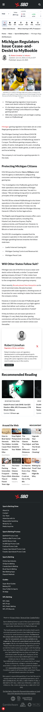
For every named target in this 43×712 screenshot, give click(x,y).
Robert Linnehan (16, 55)
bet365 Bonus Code (9, 541)
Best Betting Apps (9, 572)
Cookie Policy (34, 618)
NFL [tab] (15, 24)
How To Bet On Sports (10, 589)
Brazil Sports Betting (10, 569)
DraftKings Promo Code (11, 544)
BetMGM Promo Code (10, 536)
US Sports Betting (9, 564)
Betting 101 (7, 586)
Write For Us (7, 524)
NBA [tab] (26, 24)
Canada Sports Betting (10, 566)
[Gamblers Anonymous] (23, 705)
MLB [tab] (9, 24)
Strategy (5, 592)
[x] (37, 346)
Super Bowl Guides (9, 584)
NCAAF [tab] (21, 24)
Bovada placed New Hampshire (25, 285)
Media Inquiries (8, 526)
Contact (5, 513)
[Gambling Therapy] (27, 699)
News (10, 34)
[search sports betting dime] (39, 4)
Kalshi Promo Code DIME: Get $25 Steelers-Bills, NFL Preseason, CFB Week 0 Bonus (17, 407)
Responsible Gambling (10, 521)
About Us (6, 510)
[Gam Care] (19, 698)
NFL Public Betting (9, 606)
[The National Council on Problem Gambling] (34, 705)
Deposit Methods (8, 574)
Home (4, 34)
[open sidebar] (3, 4)
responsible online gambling (18, 668)
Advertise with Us (9, 518)
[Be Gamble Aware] (10, 705)
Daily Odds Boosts (9, 29)
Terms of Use (25, 618)
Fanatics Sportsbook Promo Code (14, 552)
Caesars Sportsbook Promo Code (14, 549)
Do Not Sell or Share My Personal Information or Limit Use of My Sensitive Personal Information (21, 692)
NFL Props (6, 604)
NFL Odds (6, 601)
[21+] (13, 698)
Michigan (5, 127)
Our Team (6, 516)
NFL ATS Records (8, 609)
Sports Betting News (22, 34)
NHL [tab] (32, 24)
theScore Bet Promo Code (11, 538)
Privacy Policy (15, 618)
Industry (27, 55)
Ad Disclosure (6, 37)
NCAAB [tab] (37, 24)
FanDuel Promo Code (10, 546)
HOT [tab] (5, 25)
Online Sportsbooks (9, 561)
